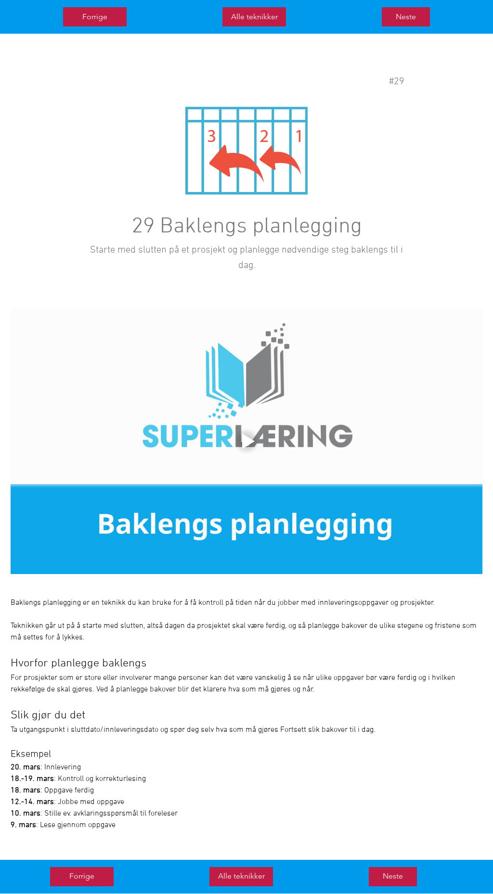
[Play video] (246, 441)
